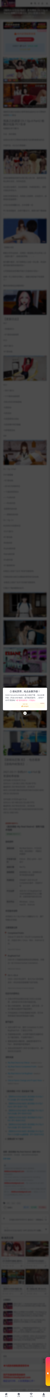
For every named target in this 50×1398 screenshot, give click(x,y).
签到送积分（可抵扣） (27, 700)
